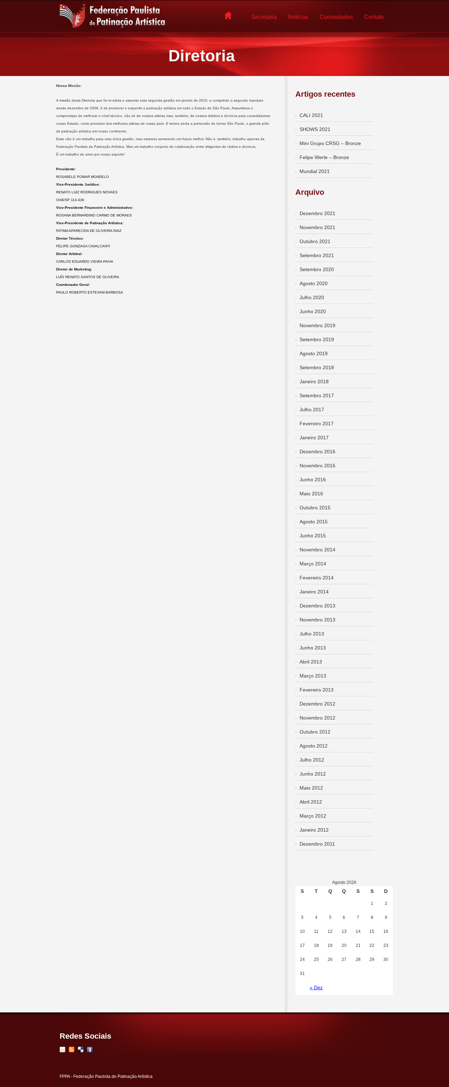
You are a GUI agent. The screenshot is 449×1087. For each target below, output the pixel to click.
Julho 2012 (312, 760)
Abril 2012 (311, 802)
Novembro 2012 (317, 718)
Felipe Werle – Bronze (324, 157)
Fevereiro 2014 (317, 577)
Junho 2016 (313, 479)
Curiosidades (336, 17)
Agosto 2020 (314, 283)
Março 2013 (313, 676)
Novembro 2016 (317, 465)
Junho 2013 (313, 648)
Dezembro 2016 (317, 451)
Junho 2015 (313, 535)
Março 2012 (313, 816)
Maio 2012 (311, 788)
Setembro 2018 (317, 367)
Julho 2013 (312, 634)
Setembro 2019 (317, 339)
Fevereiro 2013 (317, 690)
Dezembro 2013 (317, 605)
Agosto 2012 (314, 746)
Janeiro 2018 (314, 381)
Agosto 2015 (314, 521)
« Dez (316, 987)
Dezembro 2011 (317, 844)
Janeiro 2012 (314, 830)
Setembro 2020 (317, 269)
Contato (374, 17)
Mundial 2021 (315, 171)
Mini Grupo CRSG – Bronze (330, 143)
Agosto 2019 (314, 353)
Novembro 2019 (317, 325)
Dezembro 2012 (317, 704)
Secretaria (264, 17)
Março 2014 (313, 563)
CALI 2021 (311, 115)
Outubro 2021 (315, 241)
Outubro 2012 (315, 732)
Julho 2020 (312, 297)
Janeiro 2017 (314, 437)
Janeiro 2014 (314, 591)
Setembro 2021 (317, 255)
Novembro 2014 (317, 549)
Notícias (298, 17)
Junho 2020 (313, 311)
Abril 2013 (311, 662)
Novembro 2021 (317, 227)
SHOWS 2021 (315, 129)
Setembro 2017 (317, 395)
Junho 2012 (313, 774)
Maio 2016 (311, 493)
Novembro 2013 (317, 619)
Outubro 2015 (315, 507)
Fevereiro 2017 (317, 423)
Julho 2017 (312, 409)
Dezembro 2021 (317, 213)
